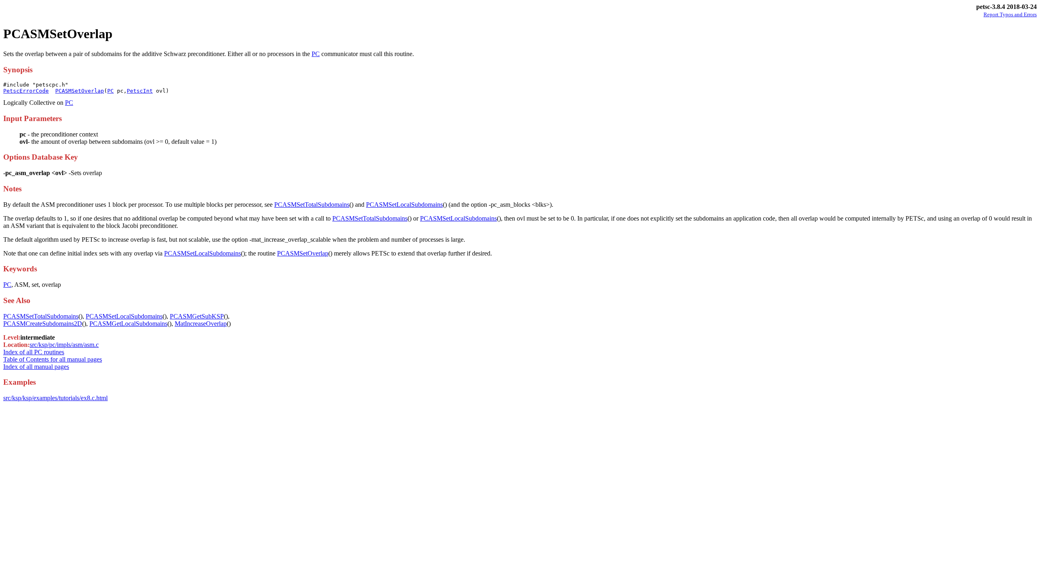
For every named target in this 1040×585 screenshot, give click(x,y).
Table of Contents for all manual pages (52, 359)
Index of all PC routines (33, 352)
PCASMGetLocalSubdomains (128, 323)
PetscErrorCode (26, 91)
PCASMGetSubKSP (197, 316)
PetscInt (140, 91)
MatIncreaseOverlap (201, 323)
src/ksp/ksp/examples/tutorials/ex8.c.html (55, 397)
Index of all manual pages (36, 366)
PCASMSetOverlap (79, 91)
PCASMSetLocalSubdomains (404, 204)
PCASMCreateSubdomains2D (42, 323)
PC (316, 53)
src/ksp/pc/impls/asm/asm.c (64, 344)
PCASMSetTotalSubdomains (311, 204)
